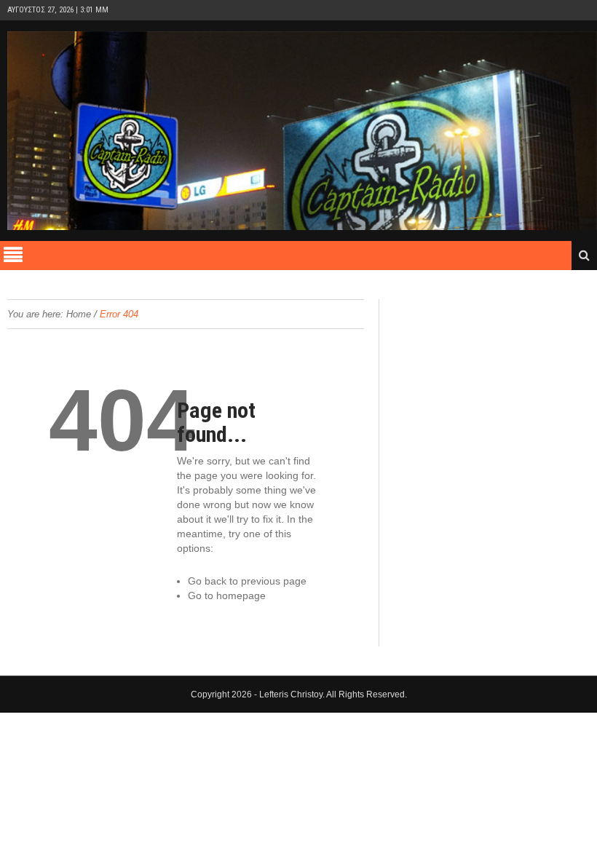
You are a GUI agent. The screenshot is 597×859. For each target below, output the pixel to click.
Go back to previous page (247, 581)
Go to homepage (227, 595)
